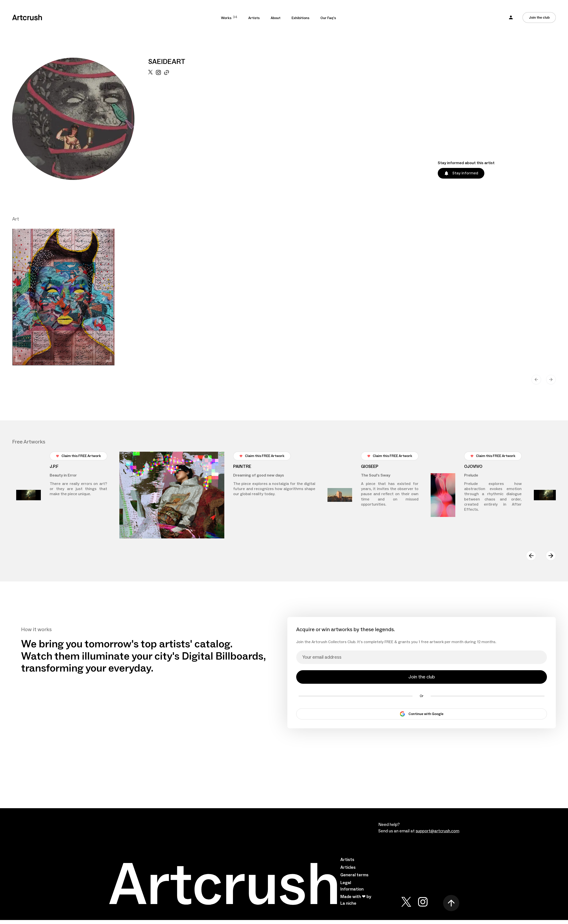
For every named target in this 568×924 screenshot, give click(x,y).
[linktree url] (166, 125)
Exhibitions (300, 18)
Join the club (539, 17)
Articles (348, 867)
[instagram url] (158, 125)
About (275, 18)
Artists (254, 18)
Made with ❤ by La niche (355, 900)
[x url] (150, 125)
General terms (354, 875)
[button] (511, 17)
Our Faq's (328, 18)
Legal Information (352, 886)
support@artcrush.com (437, 831)
